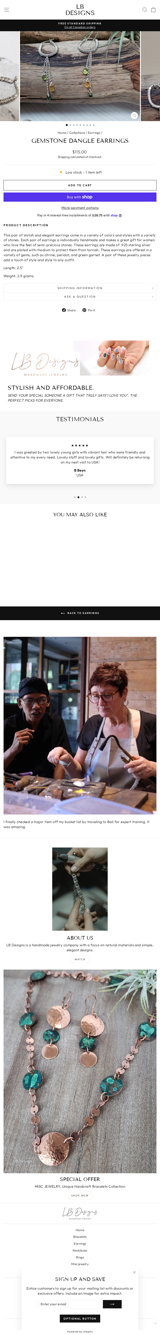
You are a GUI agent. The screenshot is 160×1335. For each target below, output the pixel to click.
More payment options (80, 207)
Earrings (94, 133)
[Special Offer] (80, 1071)
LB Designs (80, 10)
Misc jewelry (80, 1264)
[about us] (80, 889)
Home (62, 133)
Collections (77, 133)
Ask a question (80, 296)
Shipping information (80, 288)
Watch (80, 959)
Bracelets (80, 1237)
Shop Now (80, 1195)
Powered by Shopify (80, 1331)
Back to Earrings (83, 613)
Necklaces (80, 1250)
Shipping (64, 157)
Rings (80, 1257)
